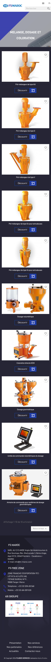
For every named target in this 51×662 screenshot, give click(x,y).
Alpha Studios (42, 658)
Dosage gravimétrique (25, 409)
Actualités (14, 651)
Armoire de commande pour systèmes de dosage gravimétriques (25, 503)
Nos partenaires (14, 647)
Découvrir (22, 90)
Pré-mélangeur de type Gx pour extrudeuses (25, 224)
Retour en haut (40, 528)
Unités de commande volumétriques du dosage (26, 456)
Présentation (15, 643)
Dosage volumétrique (25, 317)
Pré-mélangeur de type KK (25, 84)
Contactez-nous (32, 651)
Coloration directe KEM (26, 363)
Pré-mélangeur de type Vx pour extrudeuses (25, 270)
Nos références (35, 647)
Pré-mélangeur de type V (25, 177)
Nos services (34, 643)
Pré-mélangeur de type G (25, 131)
